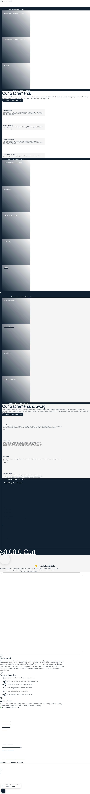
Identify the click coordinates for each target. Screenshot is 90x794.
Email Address (6, 512)
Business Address (7, 516)
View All (5, 430)
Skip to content (5, 1)
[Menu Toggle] (0, 295)
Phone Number (6, 507)
